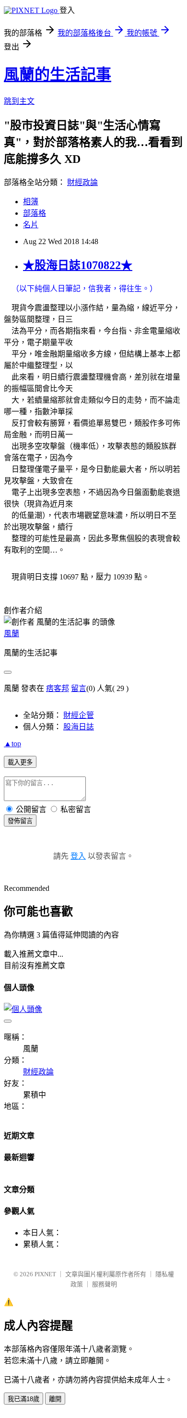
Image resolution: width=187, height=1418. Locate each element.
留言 (78, 688)
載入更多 (20, 762)
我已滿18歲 (23, 1399)
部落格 (34, 213)
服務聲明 (104, 1284)
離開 (55, 1399)
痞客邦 (57, 688)
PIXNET (45, 1274)
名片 (30, 225)
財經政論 (82, 182)
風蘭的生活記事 (57, 74)
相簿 (30, 201)
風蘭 (11, 633)
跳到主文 (19, 101)
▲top (12, 744)
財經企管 (78, 715)
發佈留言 (20, 821)
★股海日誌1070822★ (77, 265)
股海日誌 (78, 727)
